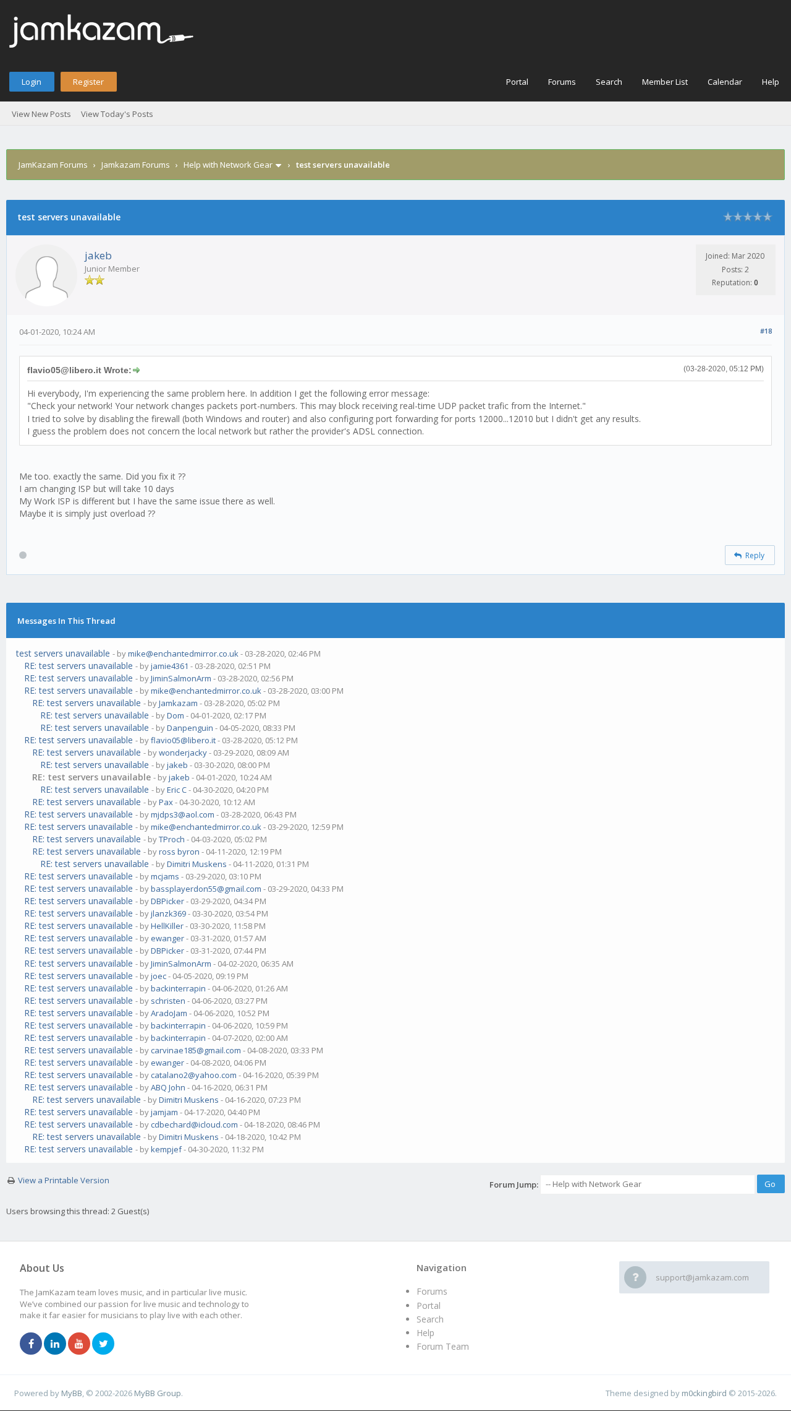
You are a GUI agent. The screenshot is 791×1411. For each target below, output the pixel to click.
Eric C (177, 789)
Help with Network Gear (228, 164)
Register (88, 81)
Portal (517, 81)
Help (770, 81)
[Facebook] (31, 1344)
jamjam (164, 1112)
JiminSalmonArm (181, 678)
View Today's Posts (117, 113)
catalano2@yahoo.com (194, 1075)
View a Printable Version (63, 1180)
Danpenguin (190, 727)
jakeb (98, 255)
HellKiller (167, 925)
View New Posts (41, 113)
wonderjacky (183, 752)
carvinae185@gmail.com (196, 1050)
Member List (665, 81)
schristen (168, 1000)
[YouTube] (79, 1344)
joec (158, 976)
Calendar (725, 81)
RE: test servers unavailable (78, 665)
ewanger (167, 938)
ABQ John (168, 1087)
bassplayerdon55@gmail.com (206, 888)
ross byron (179, 851)
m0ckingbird (704, 1393)
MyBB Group (157, 1393)
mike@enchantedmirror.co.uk (183, 653)
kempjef (166, 1149)
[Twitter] (103, 1344)
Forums (562, 81)
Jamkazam (178, 703)
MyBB (71, 1393)
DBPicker (167, 901)
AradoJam (169, 1013)
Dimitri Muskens (197, 863)
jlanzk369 (168, 913)
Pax (166, 802)
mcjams (165, 876)
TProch (172, 839)
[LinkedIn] (55, 1344)
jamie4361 (169, 665)
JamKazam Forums (53, 164)
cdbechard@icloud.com (194, 1124)
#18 (766, 330)
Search (609, 81)
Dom (175, 715)
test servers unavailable (63, 653)
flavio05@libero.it (183, 740)
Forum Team (443, 1346)
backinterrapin (178, 988)
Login (31, 81)
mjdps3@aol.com (182, 814)
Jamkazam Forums (135, 164)
